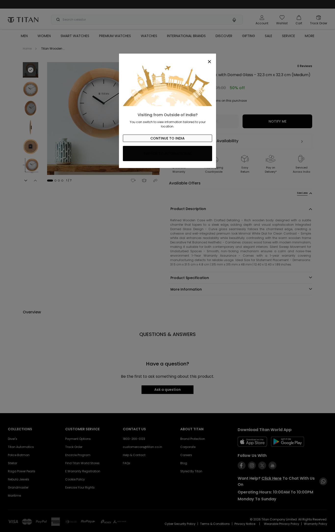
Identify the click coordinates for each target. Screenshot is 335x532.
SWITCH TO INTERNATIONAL (168, 153)
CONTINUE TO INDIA (167, 138)
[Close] (167, 59)
